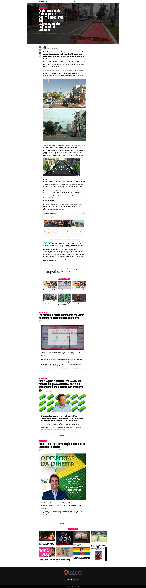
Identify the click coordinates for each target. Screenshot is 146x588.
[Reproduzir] (44, 175)
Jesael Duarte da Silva (52, 48)
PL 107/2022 (54, 427)
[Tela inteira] (78, 175)
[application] (61, 167)
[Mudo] (76, 175)
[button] (61, 167)
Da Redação (46, 450)
